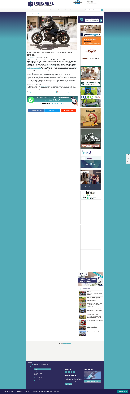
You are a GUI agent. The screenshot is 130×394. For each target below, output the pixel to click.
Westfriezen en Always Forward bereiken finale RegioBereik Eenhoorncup (94, 305)
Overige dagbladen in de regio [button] (91, 381)
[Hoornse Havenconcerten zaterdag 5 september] (82, 328)
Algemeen (34, 9)
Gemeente (47, 9)
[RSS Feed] (74, 372)
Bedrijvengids (40, 9)
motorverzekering (50, 65)
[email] (128, 162)
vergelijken (31, 92)
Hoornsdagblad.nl (44, 3)
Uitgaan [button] (66, 9)
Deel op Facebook (37, 110)
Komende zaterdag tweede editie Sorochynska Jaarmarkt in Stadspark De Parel (94, 299)
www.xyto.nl (38, 380)
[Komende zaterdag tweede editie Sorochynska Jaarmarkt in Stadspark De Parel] (82, 299)
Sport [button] (62, 9)
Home (29, 13)
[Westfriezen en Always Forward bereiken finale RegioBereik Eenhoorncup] (82, 305)
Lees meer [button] (56, 391)
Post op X (52, 110)
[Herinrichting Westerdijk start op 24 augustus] (82, 322)
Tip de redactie (69, 110)
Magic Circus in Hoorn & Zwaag (94, 331)
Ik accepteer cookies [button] (122, 391)
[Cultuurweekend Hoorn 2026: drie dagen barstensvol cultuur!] (82, 310)
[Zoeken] (102, 10)
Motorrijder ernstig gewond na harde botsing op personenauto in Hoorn (94, 293)
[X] (69, 372)
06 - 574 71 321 (57, 103)
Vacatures (72, 9)
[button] (28, 353)
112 (30, 9)
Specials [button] (57, 9)
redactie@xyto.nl (39, 379)
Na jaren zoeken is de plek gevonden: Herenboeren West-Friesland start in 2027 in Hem (94, 316)
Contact (77, 9)
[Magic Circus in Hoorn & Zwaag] (82, 333)
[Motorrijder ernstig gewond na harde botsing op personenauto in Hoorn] (82, 293)
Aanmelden (69, 384)
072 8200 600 (38, 377)
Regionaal (52, 9)
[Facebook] (66, 372)
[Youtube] (71, 372)
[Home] (28, 10)
